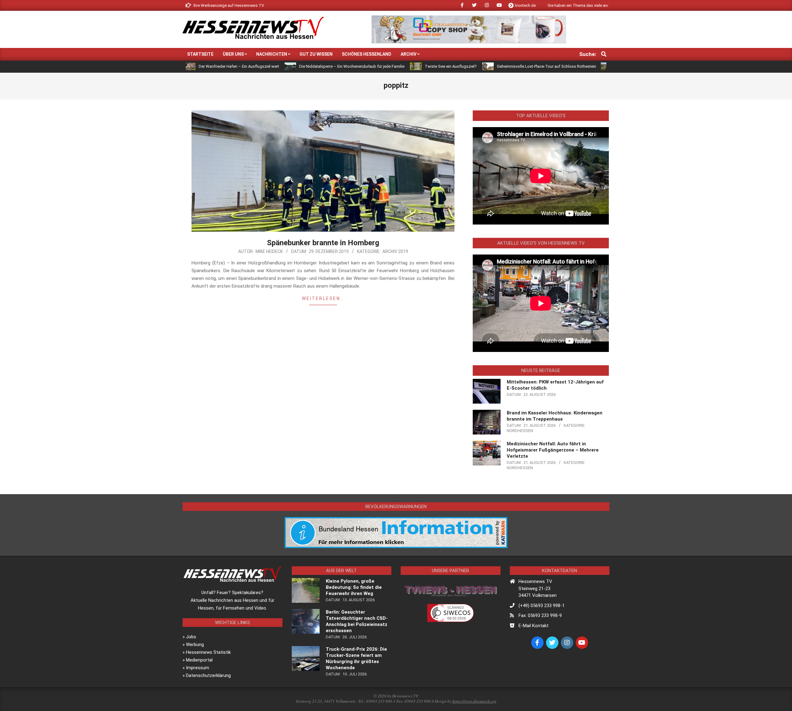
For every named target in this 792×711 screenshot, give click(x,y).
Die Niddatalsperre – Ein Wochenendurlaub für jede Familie (316, 66)
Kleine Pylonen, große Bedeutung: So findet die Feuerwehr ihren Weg (354, 587)
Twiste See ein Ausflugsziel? (415, 66)
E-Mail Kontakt (534, 625)
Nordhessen (520, 430)
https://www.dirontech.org (474, 701)
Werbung (195, 644)
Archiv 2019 (395, 251)
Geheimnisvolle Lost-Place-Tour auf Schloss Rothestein (511, 66)
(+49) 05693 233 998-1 (542, 605)
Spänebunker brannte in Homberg (323, 242)
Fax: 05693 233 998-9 (540, 615)
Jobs (191, 637)
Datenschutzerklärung (208, 675)
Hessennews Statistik (208, 652)
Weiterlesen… (323, 298)
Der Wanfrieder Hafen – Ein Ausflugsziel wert (203, 66)
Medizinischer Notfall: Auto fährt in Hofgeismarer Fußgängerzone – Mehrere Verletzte (553, 450)
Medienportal (199, 660)
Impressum (197, 667)
